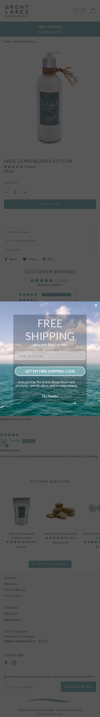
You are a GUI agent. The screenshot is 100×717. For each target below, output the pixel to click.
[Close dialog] (96, 305)
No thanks (50, 396)
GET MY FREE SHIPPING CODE (50, 371)
